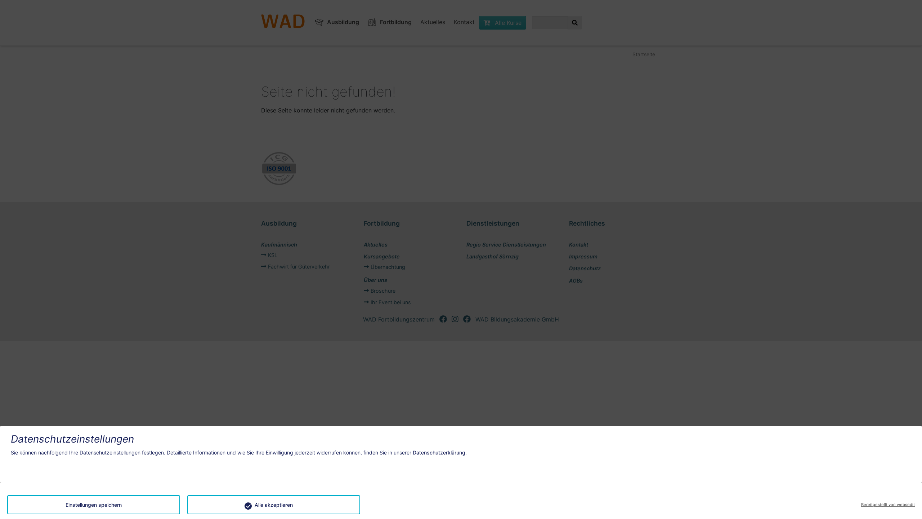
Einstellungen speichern (94, 505)
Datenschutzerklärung (439, 452)
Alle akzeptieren (274, 505)
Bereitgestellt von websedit (888, 504)
